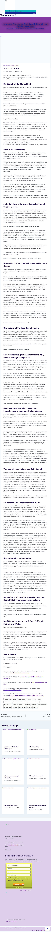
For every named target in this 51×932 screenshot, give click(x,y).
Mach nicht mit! (7, 704)
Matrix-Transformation (18, 704)
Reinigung (33, 704)
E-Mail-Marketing (23, 890)
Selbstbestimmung (42, 704)
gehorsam (14, 701)
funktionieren (7, 701)
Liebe (41, 701)
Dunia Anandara (8, 71)
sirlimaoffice (8, 751)
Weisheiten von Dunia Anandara (11, 65)
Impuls (31, 701)
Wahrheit (29, 707)
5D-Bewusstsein (45, 715)
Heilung (26, 701)
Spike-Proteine (7, 707)
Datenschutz (40, 930)
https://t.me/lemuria (11, 921)
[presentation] (13, 736)
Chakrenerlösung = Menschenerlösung (11, 715)
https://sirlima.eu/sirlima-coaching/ (12, 690)
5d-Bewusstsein (7, 699)
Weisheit (36, 707)
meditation (27, 704)
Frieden (40, 699)
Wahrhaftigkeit (22, 707)
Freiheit (29, 699)
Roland (32, 809)
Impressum (34, 930)
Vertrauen (15, 707)
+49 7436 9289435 (13, 845)
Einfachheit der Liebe (10, 805)
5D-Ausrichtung (34, 747)
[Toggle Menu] (34, 12)
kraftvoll (36, 701)
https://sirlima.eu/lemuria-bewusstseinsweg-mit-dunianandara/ (26, 695)
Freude (34, 699)
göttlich (20, 701)
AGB (45, 930)
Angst (14, 699)
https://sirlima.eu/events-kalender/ (19, 673)
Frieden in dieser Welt (36, 776)
